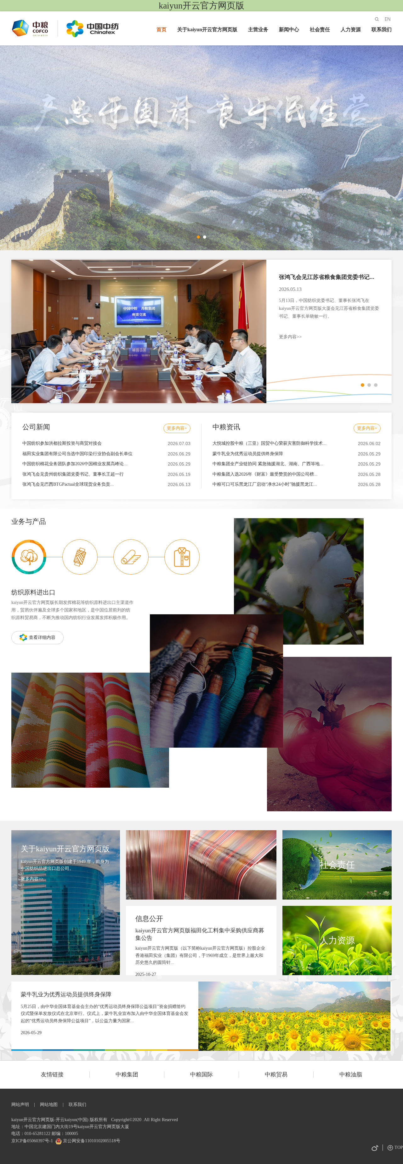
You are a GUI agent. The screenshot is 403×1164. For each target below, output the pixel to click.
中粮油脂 (350, 1074)
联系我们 (382, 29)
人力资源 (351, 29)
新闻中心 (289, 29)
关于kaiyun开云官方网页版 (207, 29)
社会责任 (320, 29)
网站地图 (49, 1104)
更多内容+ (177, 428)
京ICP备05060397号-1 (32, 1140)
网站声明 (20, 1104)
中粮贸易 (276, 1074)
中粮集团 (127, 1074)
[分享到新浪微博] (374, 1147)
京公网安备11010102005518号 (91, 1140)
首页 (161, 29)
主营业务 (258, 29)
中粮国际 (201, 1074)
